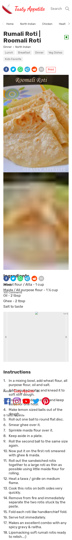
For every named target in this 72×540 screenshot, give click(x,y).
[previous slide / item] (5, 337)
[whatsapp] (20, 69)
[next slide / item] (66, 337)
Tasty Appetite (29, 8)
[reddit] (35, 69)
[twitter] (13, 69)
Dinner (7, 46)
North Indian (23, 46)
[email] (42, 69)
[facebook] (6, 69)
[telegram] (27, 69)
